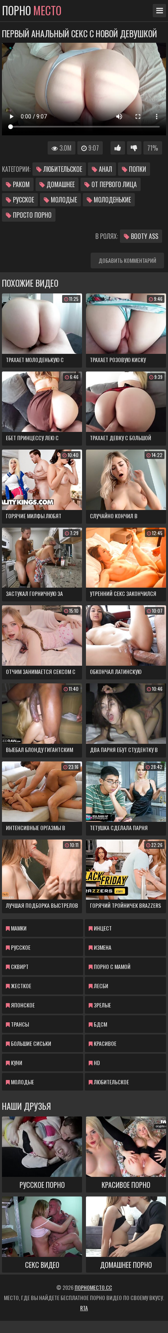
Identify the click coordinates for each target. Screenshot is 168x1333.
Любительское (62, 169)
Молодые (63, 199)
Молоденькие (111, 199)
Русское (22, 199)
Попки (136, 169)
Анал (104, 169)
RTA (84, 1308)
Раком (20, 184)
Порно (31, 10)
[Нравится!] (118, 148)
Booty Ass (143, 236)
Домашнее (60, 184)
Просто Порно (31, 215)
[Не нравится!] (134, 148)
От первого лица (113, 184)
